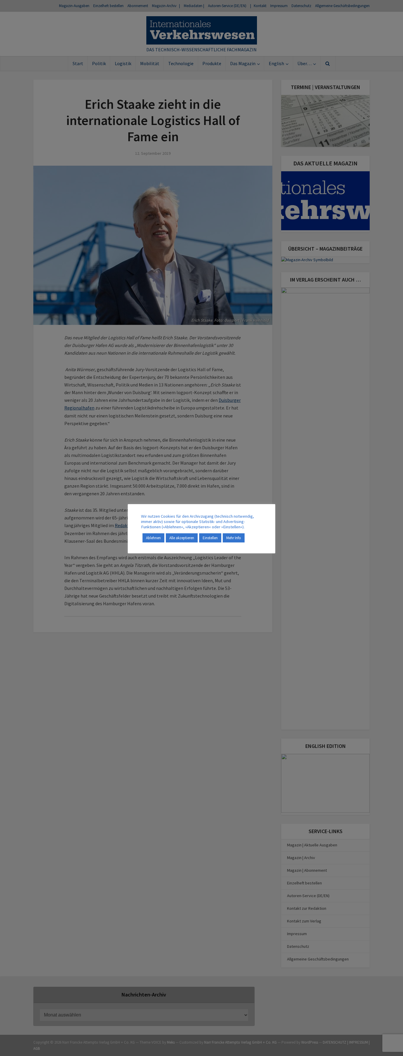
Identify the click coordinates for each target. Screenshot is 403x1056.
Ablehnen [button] (153, 537)
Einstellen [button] (210, 537)
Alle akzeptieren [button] (181, 537)
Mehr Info (233, 537)
